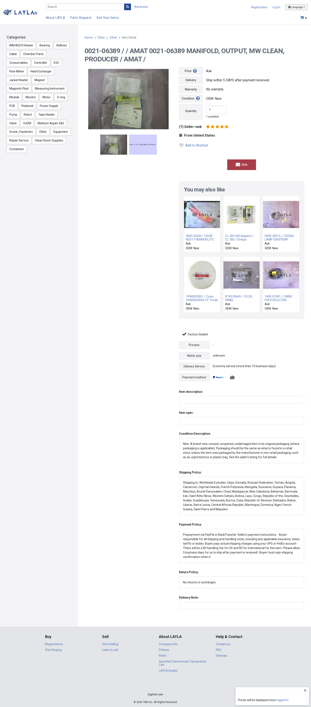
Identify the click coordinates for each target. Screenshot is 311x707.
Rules (162, 655)
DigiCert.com (155, 694)
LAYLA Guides (168, 670)
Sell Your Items (107, 18)
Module (14, 97)
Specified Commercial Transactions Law (182, 663)
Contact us (223, 644)
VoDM (27, 123)
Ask (244, 165)
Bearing (45, 45)
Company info (168, 644)
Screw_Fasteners (21, 131)
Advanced (141, 6)
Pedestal (27, 106)
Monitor (31, 97)
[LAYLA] (20, 12)
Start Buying (53, 650)
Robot (28, 114)
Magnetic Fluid (19, 88)
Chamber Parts (33, 54)
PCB (12, 106)
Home (89, 37)
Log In (276, 7)
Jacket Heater (18, 80)
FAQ (218, 650)
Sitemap (221, 655)
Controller (40, 62)
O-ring (61, 97)
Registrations (54, 644)
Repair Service (19, 140)
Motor (47, 97)
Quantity (191, 111)
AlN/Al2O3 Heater (21, 45)
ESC (56, 62)
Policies (164, 650)
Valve (13, 123)
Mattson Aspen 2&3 (51, 123)
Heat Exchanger (41, 71)
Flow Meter (16, 71)
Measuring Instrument (50, 88)
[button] (155, 687)
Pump (13, 114)
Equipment (60, 131)
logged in (282, 700)
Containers (16, 149)
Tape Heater (46, 114)
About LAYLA (55, 18)
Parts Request (80, 18)
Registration (259, 7)
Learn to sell (110, 650)
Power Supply (49, 106)
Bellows (61, 45)
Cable (13, 54)
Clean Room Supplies (49, 140)
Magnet (39, 80)
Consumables (18, 62)
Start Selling (110, 644)
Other (43, 131)
